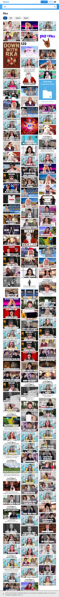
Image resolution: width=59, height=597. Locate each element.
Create (45, 1)
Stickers (18, 18)
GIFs (11, 18)
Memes (26, 18)
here (22, 595)
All (5, 18)
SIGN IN (51, 1)
